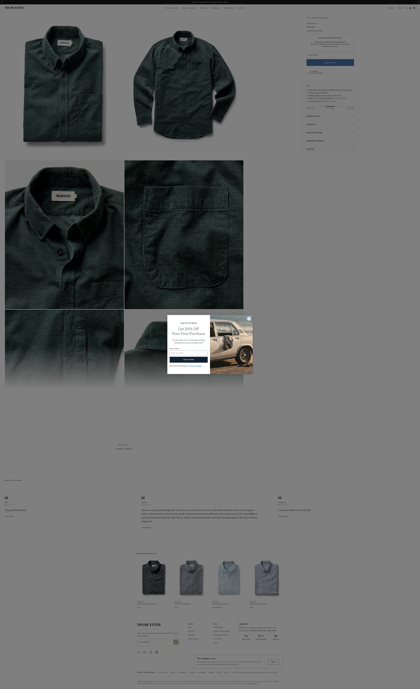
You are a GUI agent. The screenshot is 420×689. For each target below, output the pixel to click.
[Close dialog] (249, 319)
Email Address (174, 349)
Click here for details (195, 366)
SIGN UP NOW (188, 360)
